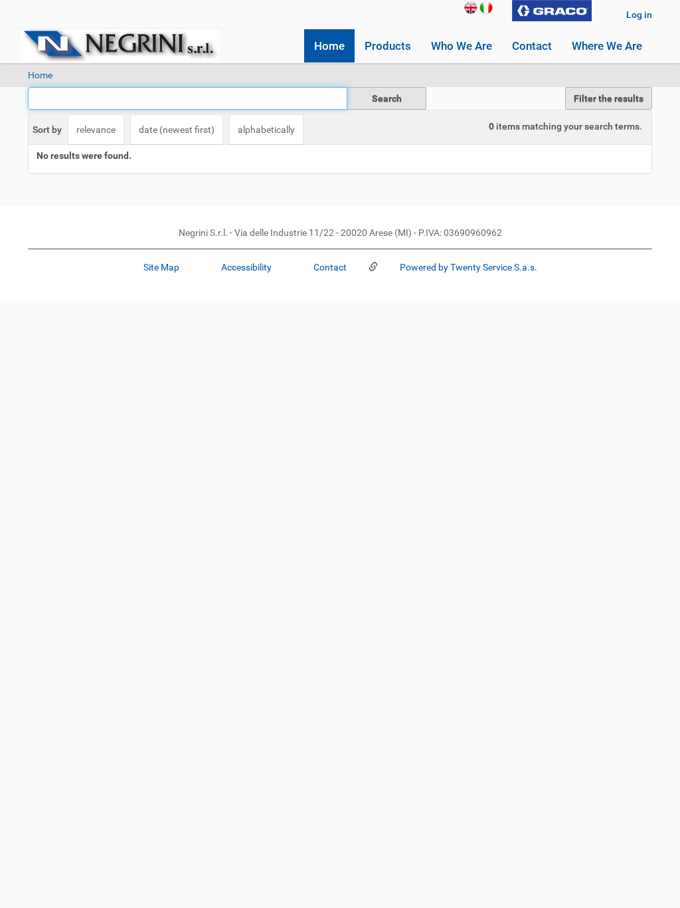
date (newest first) (176, 129)
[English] (470, 6)
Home (329, 46)
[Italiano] (486, 6)
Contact (532, 46)
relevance (96, 129)
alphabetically (266, 129)
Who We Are (461, 46)
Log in (639, 14)
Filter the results (608, 98)
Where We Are (607, 46)
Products (388, 46)
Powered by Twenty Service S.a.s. (467, 267)
